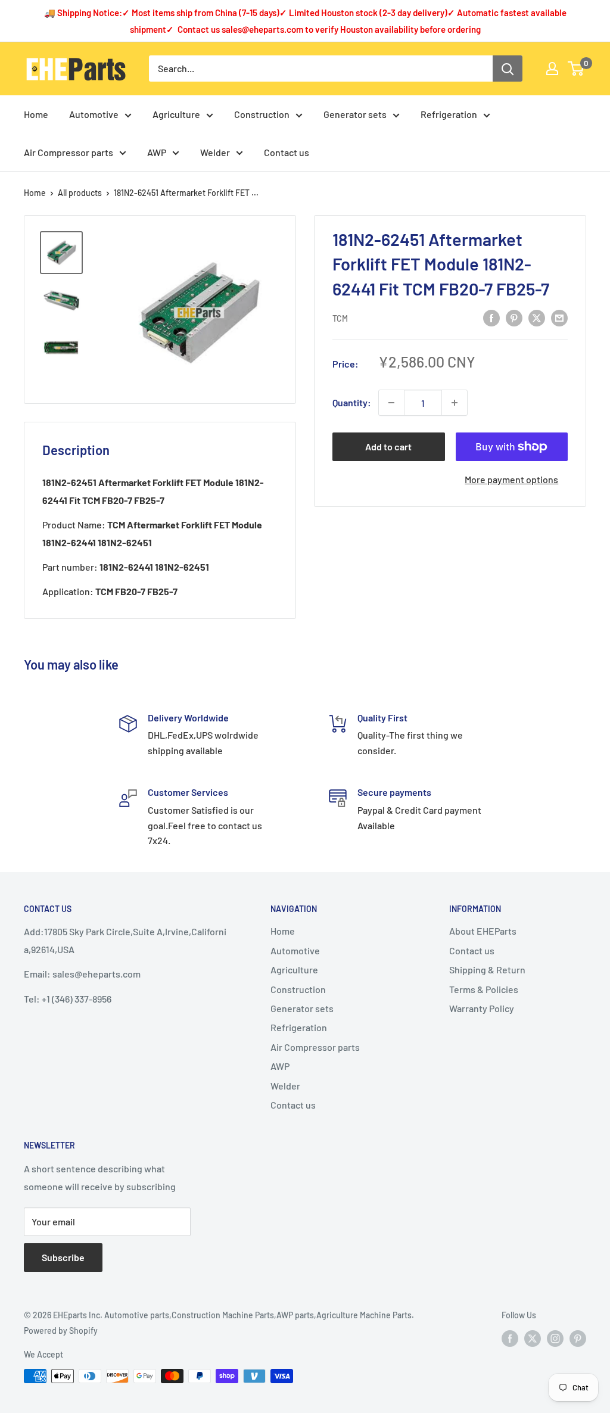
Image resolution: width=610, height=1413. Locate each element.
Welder (215, 152)
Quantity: (351, 402)
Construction (262, 114)
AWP (156, 152)
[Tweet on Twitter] (536, 317)
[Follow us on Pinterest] (577, 1338)
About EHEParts (482, 930)
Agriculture (176, 114)
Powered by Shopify (61, 1330)
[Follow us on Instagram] (555, 1338)
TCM (340, 318)
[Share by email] (559, 317)
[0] (576, 68)
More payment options (511, 479)
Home (36, 114)
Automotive (94, 114)
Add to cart (388, 446)
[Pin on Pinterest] (514, 317)
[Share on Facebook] (491, 317)
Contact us (286, 152)
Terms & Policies (483, 989)
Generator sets (355, 114)
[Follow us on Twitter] (532, 1338)
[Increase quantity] (454, 402)
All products (80, 193)
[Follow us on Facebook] (510, 1338)
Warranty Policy (481, 1008)
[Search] (507, 68)
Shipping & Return (487, 969)
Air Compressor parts (68, 152)
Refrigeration (449, 114)
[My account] (552, 68)
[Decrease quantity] (391, 402)
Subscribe (63, 1257)
